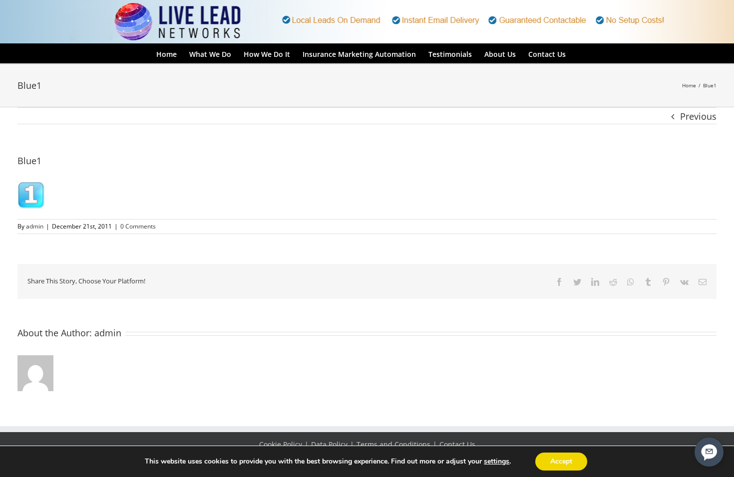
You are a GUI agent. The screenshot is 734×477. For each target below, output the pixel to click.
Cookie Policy (280, 444)
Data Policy (329, 444)
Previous (698, 116)
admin (34, 226)
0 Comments (138, 226)
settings (496, 461)
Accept (561, 461)
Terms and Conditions (393, 444)
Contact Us (457, 444)
